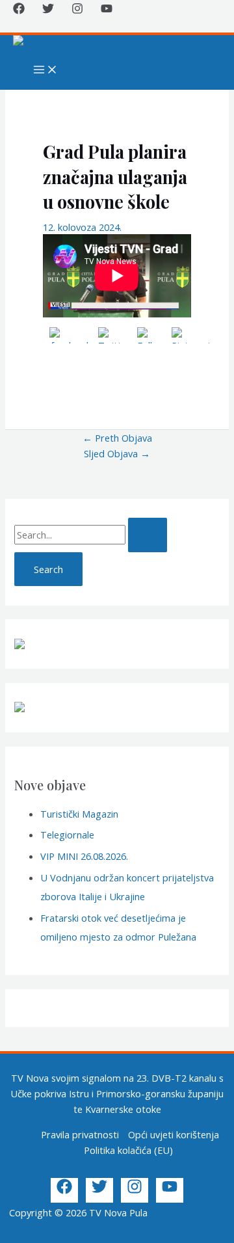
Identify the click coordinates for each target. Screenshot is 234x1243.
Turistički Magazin (79, 813)
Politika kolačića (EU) (128, 1149)
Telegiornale (67, 834)
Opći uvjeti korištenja (173, 1134)
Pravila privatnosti (80, 1134)
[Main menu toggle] (45, 70)
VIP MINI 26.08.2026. (84, 855)
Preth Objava (117, 437)
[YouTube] (106, 10)
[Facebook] (19, 10)
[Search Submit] (147, 535)
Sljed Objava (117, 453)
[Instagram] (77, 10)
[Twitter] (48, 10)
